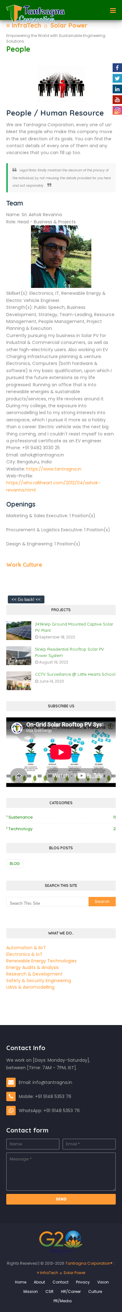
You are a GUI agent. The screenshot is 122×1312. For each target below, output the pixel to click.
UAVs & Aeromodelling (30, 987)
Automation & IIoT (26, 948)
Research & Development (34, 974)
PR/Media (62, 1301)
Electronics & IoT (24, 954)
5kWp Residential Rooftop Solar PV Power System (69, 652)
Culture (95, 1291)
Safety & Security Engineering (38, 980)
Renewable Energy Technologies (41, 961)
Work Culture (24, 564)
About (39, 1282)
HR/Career (71, 1291)
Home (20, 1282)
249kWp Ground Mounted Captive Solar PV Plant (74, 627)
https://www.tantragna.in (53, 469)
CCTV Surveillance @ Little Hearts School (75, 674)
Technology (62, 829)
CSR (49, 1291)
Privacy (83, 1282)
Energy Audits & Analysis (32, 967)
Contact (61, 1282)
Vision (103, 1282)
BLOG (15, 863)
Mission (30, 1291)
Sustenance (62, 817)
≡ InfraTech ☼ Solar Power (47, 25)
